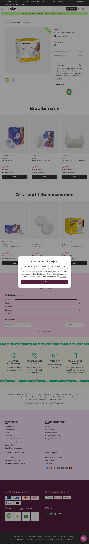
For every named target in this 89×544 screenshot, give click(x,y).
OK (44, 282)
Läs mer (63, 277)
